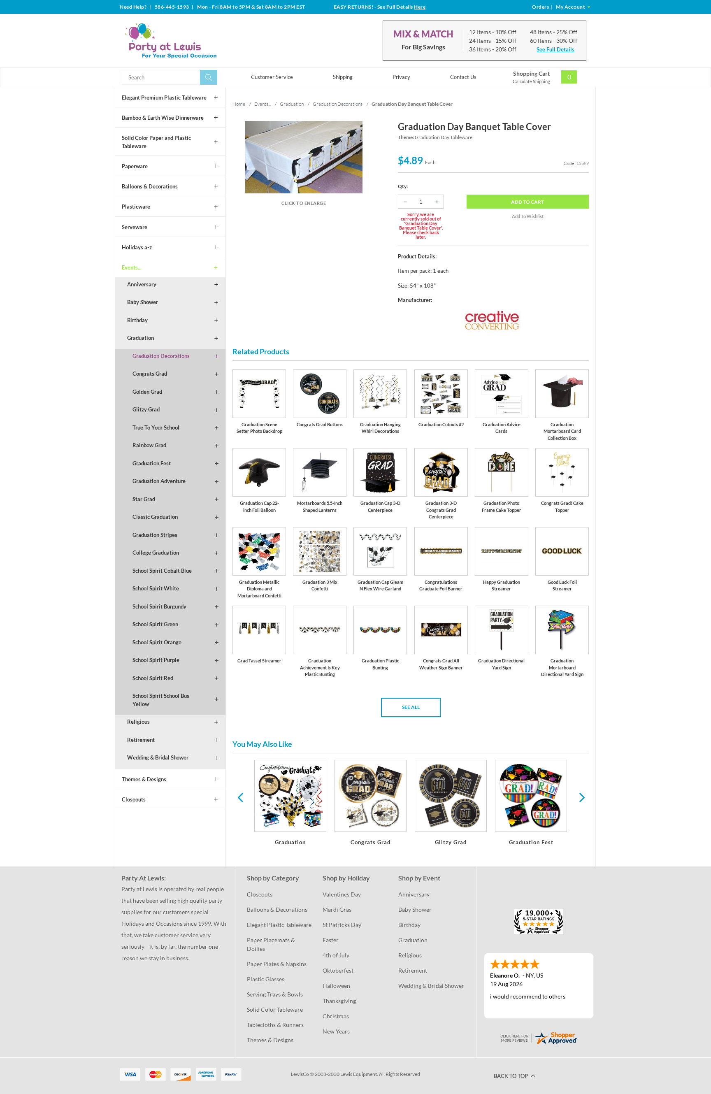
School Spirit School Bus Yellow (160, 699)
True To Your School (155, 427)
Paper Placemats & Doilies (271, 944)
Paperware (135, 166)
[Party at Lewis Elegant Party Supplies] (190, 40)
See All (411, 707)
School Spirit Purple (155, 660)
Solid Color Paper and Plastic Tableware (156, 142)
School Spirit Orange (156, 642)
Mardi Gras (337, 909)
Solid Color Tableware (275, 1009)
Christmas (336, 1016)
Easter (331, 939)
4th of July (336, 955)
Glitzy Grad (146, 409)
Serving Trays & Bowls (275, 994)
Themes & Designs (144, 779)
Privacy (401, 77)
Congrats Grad (149, 373)
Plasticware (136, 206)
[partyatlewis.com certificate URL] (538, 1037)
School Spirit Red (152, 678)
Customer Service (272, 77)
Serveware (134, 227)
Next (581, 797)
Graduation (140, 337)
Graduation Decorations (161, 356)
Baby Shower (142, 302)
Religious (138, 721)
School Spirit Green (155, 624)
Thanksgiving (339, 1000)
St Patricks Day (342, 924)
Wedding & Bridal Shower (157, 757)
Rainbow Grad (149, 445)
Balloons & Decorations (150, 186)
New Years (336, 1031)
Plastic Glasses (265, 979)
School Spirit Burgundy (159, 606)
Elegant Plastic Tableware (279, 924)
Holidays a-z (137, 247)
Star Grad (143, 499)
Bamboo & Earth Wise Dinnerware (163, 117)
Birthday (137, 320)
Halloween (336, 985)
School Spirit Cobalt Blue (162, 570)
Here (419, 7)
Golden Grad (147, 391)
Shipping (343, 77)
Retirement (141, 739)
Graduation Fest (151, 463)
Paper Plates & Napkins (277, 963)
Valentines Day (342, 894)
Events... (132, 267)
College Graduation (155, 552)
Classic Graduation (155, 516)
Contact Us (463, 77)
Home (238, 104)
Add (527, 202)
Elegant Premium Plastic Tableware (164, 97)
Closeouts (134, 799)
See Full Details (555, 49)
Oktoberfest (338, 970)
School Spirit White (155, 588)
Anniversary (141, 284)
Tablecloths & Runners (275, 1024)
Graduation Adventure (159, 481)
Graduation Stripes (154, 535)
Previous (240, 797)
